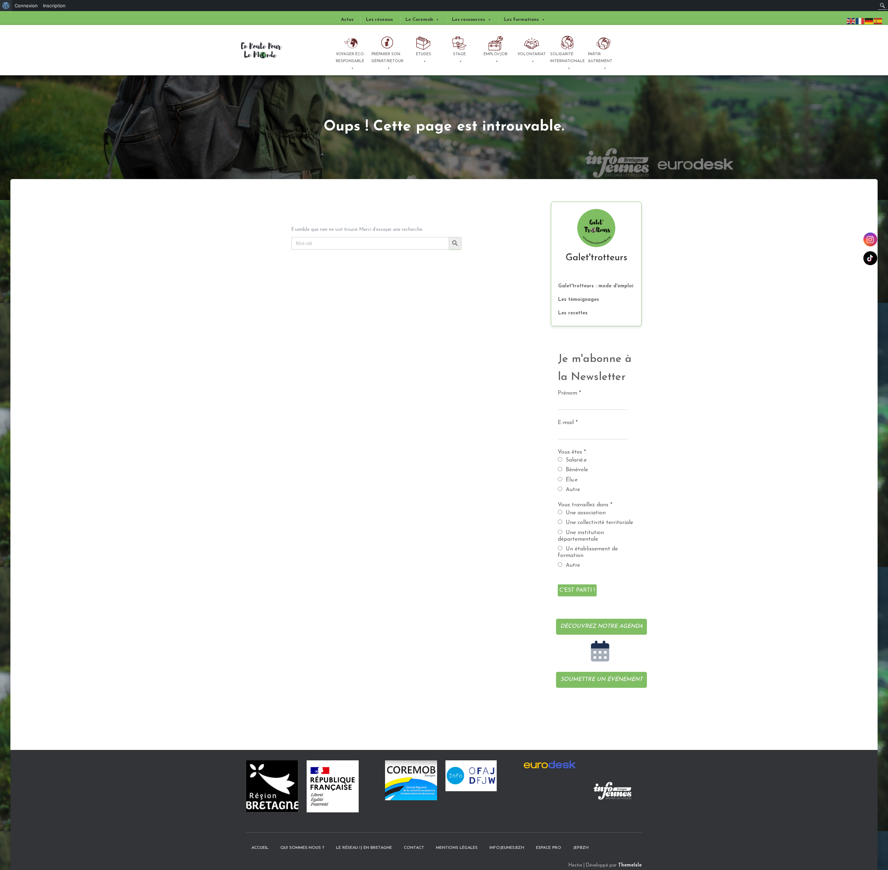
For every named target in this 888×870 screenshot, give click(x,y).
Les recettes (573, 313)
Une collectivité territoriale (598, 522)
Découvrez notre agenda (601, 626)
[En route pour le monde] (261, 50)
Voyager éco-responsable (350, 57)
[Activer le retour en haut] (869, 840)
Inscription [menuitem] (54, 5)
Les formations (521, 19)
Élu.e (571, 480)
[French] (860, 21)
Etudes (423, 54)
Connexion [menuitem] (26, 5)
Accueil (259, 848)
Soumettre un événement (601, 679)
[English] (851, 21)
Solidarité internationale (567, 57)
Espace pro (548, 848)
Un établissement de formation (588, 552)
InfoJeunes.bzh (506, 848)
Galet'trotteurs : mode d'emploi (595, 286)
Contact (414, 848)
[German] (869, 21)
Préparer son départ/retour (387, 57)
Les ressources (468, 19)
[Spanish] (878, 21)
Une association (585, 513)
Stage (459, 54)
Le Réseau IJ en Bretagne (364, 848)
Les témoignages (578, 299)
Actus (347, 19)
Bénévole (576, 470)
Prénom (569, 393)
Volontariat (532, 54)
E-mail (568, 422)
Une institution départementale (581, 536)
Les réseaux (379, 19)
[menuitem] (6, 5)
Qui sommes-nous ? (302, 848)
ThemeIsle (630, 865)
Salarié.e (575, 460)
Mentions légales (457, 848)
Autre (572, 489)
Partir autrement (600, 57)
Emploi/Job (495, 54)
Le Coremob (419, 19)
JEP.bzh (581, 848)
